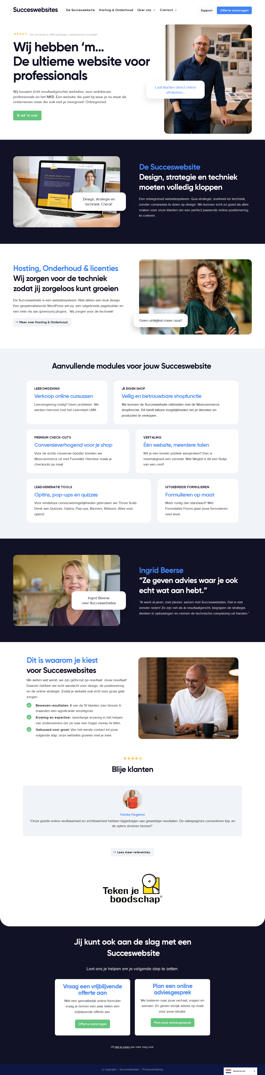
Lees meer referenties (133, 852)
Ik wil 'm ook (27, 115)
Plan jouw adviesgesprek (172, 1022)
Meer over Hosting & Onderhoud (43, 322)
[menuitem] (78, 10)
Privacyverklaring (153, 1069)
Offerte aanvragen (92, 1024)
